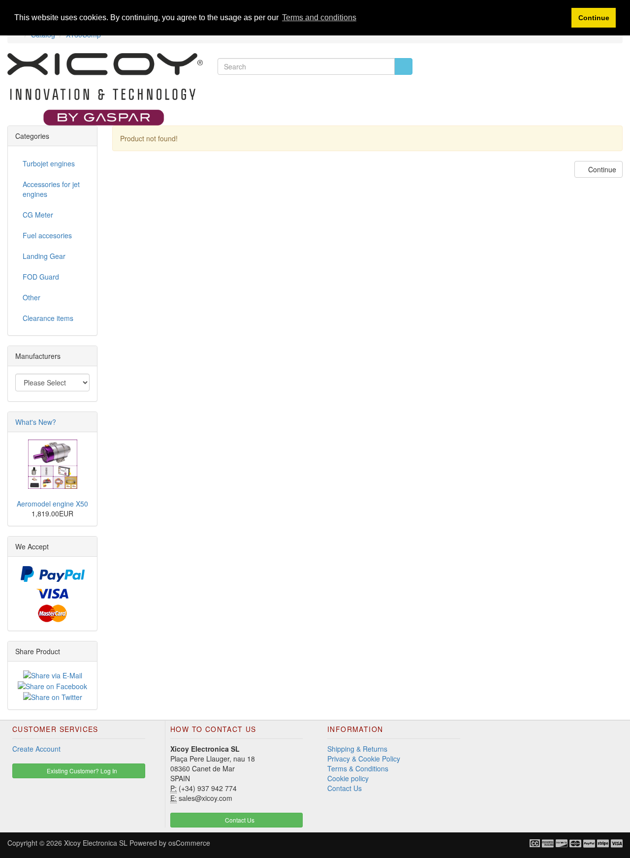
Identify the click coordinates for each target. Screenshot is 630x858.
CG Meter (38, 215)
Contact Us (344, 788)
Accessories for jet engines (51, 189)
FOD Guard (41, 277)
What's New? (35, 422)
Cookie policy (348, 778)
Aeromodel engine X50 (52, 503)
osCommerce (189, 843)
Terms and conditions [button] (319, 17)
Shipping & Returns (357, 749)
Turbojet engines (49, 163)
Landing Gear (44, 256)
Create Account (36, 749)
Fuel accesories (47, 235)
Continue (601, 169)
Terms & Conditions (357, 768)
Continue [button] (593, 18)
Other (31, 297)
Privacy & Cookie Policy (363, 758)
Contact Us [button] (238, 820)
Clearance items (48, 318)
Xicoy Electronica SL (95, 843)
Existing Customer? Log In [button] (81, 770)
